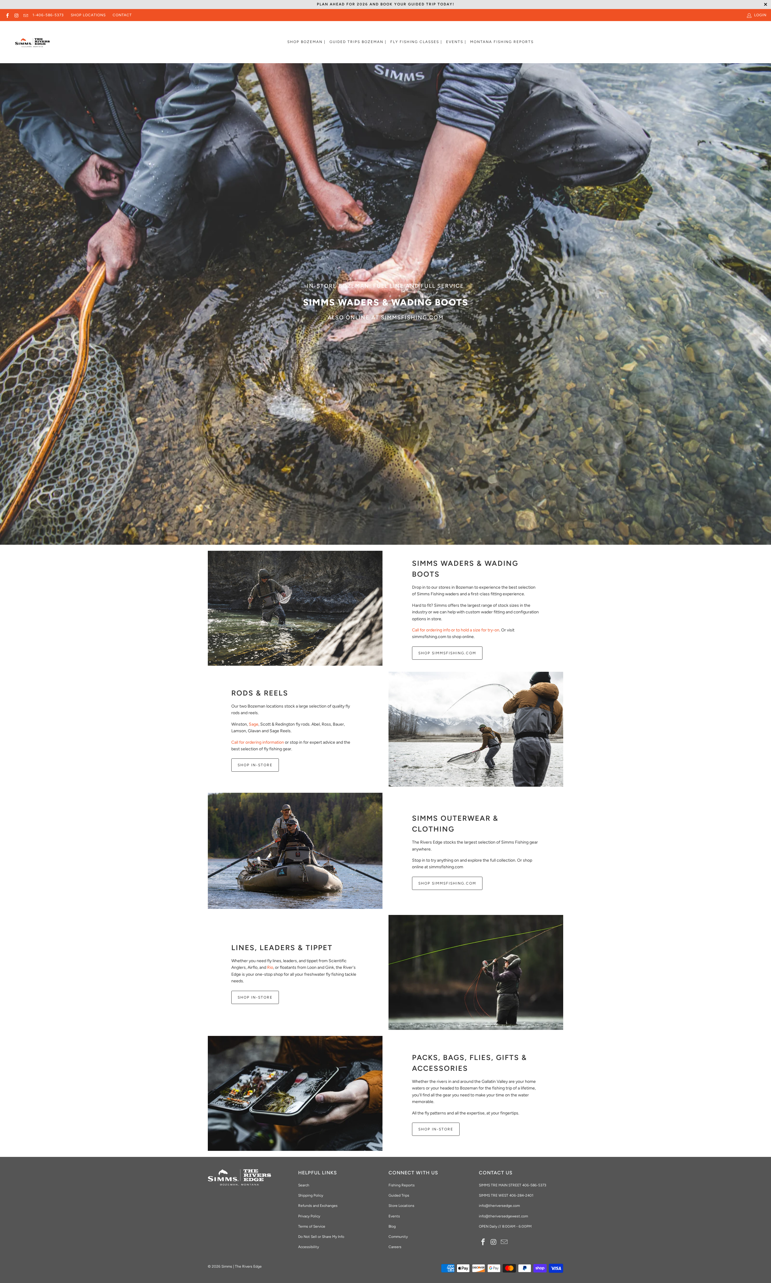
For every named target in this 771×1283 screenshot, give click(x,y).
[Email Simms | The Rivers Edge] (25, 15)
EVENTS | (456, 42)
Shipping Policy (310, 1195)
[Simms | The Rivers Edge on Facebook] (7, 15)
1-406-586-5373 (48, 15)
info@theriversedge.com (499, 1206)
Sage (253, 724)
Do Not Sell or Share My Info (321, 1237)
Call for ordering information (257, 742)
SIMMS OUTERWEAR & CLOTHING (455, 823)
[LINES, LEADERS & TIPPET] (476, 972)
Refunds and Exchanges (318, 1206)
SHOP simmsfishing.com (447, 883)
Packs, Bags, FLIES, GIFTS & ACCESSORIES (469, 1063)
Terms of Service (311, 1226)
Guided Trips (399, 1195)
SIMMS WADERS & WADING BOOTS (465, 568)
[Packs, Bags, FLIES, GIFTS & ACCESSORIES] (295, 1093)
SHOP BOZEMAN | (306, 42)
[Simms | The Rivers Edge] (32, 45)
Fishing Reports (402, 1185)
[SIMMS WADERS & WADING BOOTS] (295, 608)
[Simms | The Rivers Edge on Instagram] (16, 15)
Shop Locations (88, 15)
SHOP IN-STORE (255, 765)
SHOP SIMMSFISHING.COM (447, 653)
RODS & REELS (259, 693)
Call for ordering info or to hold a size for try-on (455, 630)
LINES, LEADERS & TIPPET (281, 947)
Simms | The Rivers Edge (241, 1266)
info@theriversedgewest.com (503, 1216)
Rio (270, 967)
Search (303, 1185)
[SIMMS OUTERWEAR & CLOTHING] (295, 851)
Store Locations (401, 1206)
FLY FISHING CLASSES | (416, 42)
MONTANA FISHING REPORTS (502, 42)
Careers (395, 1247)
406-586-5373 (533, 1185)
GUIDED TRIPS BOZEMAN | (357, 42)
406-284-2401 (521, 1195)
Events (394, 1216)
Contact (122, 15)
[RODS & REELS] (476, 729)
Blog (392, 1226)
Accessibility (308, 1247)
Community (398, 1237)
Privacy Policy (309, 1216)
